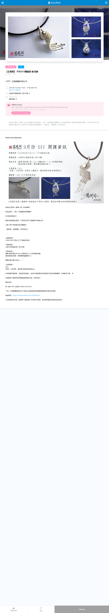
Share (100, 8)
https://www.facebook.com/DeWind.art (26, 295)
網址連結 (12, 99)
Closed (82, 609)
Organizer (13, 610)
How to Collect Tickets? (21, 113)
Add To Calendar (14, 90)
